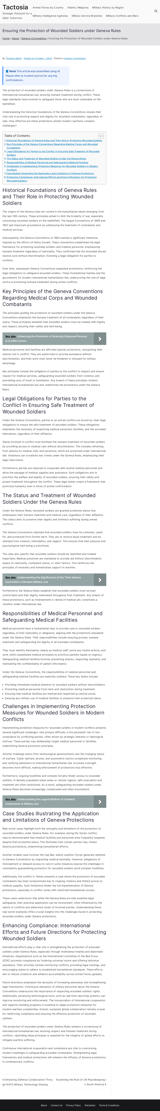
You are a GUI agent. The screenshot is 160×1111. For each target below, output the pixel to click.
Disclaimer (90, 1105)
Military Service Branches (87, 15)
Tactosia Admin (14, 58)
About (44, 1105)
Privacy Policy (73, 1105)
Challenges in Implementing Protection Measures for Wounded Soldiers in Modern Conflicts (52, 168)
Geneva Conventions (75, 58)
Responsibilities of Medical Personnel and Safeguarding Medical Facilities (47, 162)
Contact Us (56, 1105)
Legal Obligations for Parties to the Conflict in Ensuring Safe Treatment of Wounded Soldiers (53, 153)
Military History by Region (108, 7)
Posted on (38, 58)
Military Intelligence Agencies (50, 15)
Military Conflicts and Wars (122, 15)
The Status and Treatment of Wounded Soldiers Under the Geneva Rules (46, 158)
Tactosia (15, 7)
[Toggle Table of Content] (99, 136)
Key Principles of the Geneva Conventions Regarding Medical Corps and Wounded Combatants (52, 146)
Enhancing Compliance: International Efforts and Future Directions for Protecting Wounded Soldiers (52, 179)
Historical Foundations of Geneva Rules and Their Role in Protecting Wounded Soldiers (54, 140)
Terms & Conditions (109, 1105)
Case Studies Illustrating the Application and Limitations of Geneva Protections (50, 173)
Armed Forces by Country (48, 7)
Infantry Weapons (78, 7)
